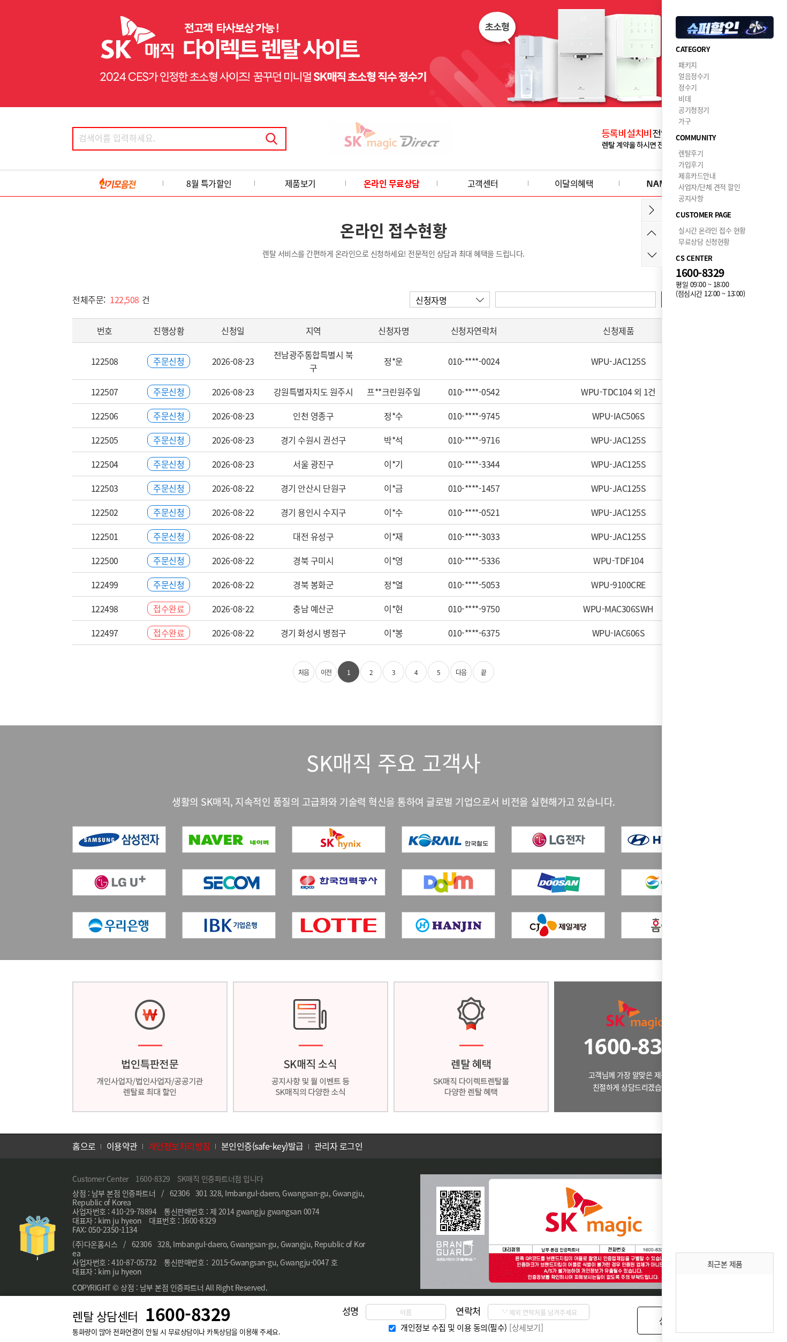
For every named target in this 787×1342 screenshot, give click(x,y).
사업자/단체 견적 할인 (709, 187)
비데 (684, 98)
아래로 (651, 255)
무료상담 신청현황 (704, 241)
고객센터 (482, 183)
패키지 (687, 64)
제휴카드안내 (696, 175)
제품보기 (300, 183)
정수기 (687, 87)
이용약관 (122, 1145)
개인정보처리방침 (179, 1145)
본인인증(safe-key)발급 (262, 1145)
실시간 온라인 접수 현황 (712, 230)
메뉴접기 (651, 210)
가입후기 (690, 164)
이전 (326, 672)
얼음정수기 (693, 76)
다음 (461, 672)
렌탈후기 (690, 153)
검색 (271, 138)
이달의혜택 (574, 183)
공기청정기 (693, 109)
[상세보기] (526, 1327)
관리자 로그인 (338, 1145)
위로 (651, 232)
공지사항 (690, 198)
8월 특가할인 (209, 183)
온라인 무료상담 (392, 183)
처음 (303, 672)
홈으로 (84, 1145)
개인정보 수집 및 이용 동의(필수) (453, 1327)
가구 (684, 121)
